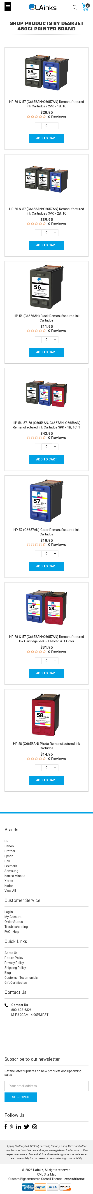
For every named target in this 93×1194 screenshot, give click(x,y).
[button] (46, 1043)
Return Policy (14, 958)
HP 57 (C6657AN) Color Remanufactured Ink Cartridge (46, 532)
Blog (8, 972)
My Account (13, 917)
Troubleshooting (16, 927)
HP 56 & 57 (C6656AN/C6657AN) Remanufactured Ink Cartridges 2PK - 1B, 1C (46, 104)
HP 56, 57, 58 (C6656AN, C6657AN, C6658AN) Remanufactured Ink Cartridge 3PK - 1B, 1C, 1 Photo (46, 427)
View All (10, 891)
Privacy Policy (14, 963)
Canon (9, 846)
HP (7, 841)
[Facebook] (6, 1126)
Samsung (11, 871)
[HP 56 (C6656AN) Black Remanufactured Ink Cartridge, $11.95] (46, 286)
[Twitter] (26, 1126)
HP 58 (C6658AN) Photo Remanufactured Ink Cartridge (46, 746)
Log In (9, 912)
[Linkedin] (18, 1126)
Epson (9, 856)
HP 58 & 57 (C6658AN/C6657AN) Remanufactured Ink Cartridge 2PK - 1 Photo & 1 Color (46, 639)
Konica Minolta (15, 876)
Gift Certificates (16, 982)
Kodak (9, 886)
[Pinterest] (11, 1126)
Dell (7, 861)
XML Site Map (46, 1174)
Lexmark (11, 866)
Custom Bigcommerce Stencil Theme (35, 1179)
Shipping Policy (15, 968)
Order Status (14, 922)
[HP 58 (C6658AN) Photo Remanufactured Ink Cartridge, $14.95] (46, 714)
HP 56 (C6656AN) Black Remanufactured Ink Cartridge (46, 318)
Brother (10, 851)
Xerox (9, 881)
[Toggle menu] (8, 6)
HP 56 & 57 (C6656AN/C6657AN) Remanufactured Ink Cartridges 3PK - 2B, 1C (46, 211)
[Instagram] (34, 1126)
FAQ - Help (12, 931)
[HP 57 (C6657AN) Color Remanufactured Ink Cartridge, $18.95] (46, 500)
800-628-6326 (21, 1010)
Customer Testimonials (21, 977)
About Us (11, 953)
